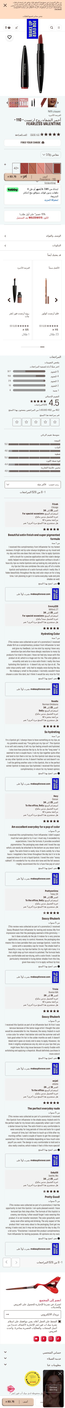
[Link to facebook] (43, 1339)
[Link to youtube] (36, 1339)
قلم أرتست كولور (50, 313)
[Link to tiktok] (58, 1339)
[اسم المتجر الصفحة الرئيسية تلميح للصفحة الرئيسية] (32, 29)
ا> (58, 9)
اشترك (9, 1314)
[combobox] (50, 154)
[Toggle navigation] (59, 27)
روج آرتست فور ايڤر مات (19, 315)
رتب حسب (54, 485)
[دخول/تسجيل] (17, 27)
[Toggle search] (52, 27)
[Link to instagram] (50, 1339)
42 (15, 168)
